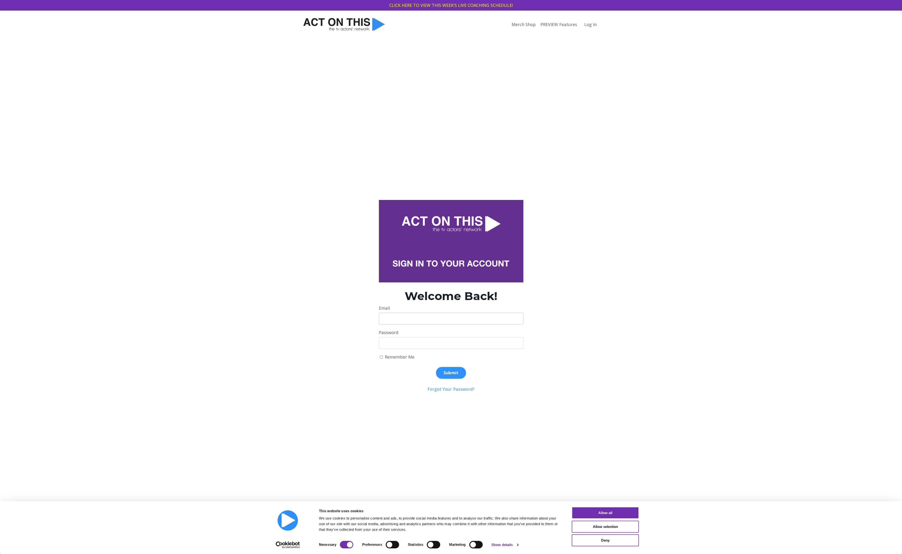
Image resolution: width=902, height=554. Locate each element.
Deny (605, 540)
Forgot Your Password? (451, 389)
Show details (502, 545)
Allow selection (605, 527)
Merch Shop (524, 24)
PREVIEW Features (558, 24)
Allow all (605, 513)
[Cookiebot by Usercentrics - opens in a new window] (287, 544)
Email (384, 308)
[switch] (392, 544)
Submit (451, 372)
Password (388, 332)
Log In (590, 24)
